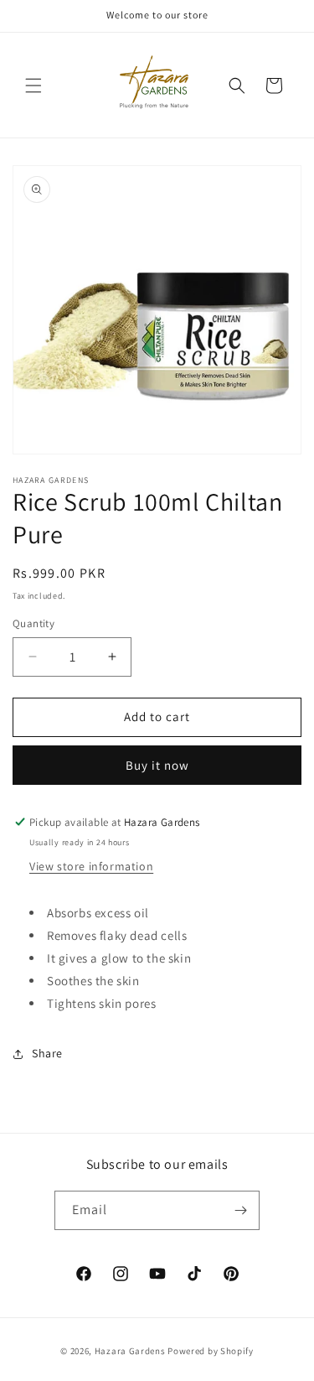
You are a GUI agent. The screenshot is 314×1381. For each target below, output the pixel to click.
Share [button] (47, 1053)
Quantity (33, 623)
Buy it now (157, 765)
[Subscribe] (240, 1210)
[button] (33, 85)
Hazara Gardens (130, 1351)
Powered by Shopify (210, 1351)
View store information (91, 866)
